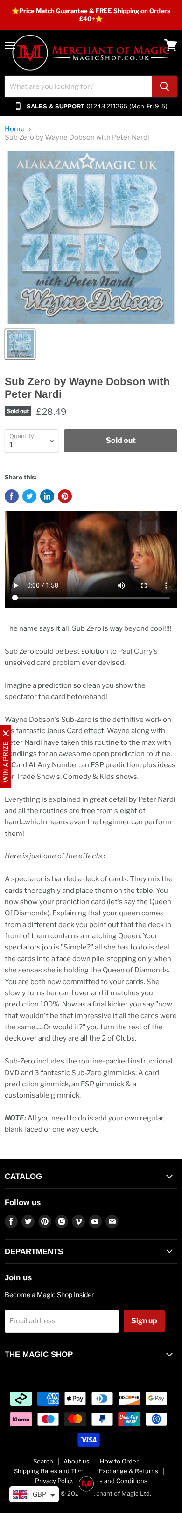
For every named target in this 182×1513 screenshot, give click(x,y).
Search (43, 1461)
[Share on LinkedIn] (47, 496)
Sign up (144, 1320)
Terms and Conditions (115, 1480)
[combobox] (78, 86)
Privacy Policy (54, 1480)
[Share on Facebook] (12, 496)
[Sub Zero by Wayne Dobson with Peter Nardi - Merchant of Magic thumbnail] (20, 344)
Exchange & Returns (128, 1471)
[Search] (164, 86)
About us (76, 1461)
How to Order (119, 1461)
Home (15, 129)
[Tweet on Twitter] (29, 496)
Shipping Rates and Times (51, 1471)
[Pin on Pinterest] (65, 496)
